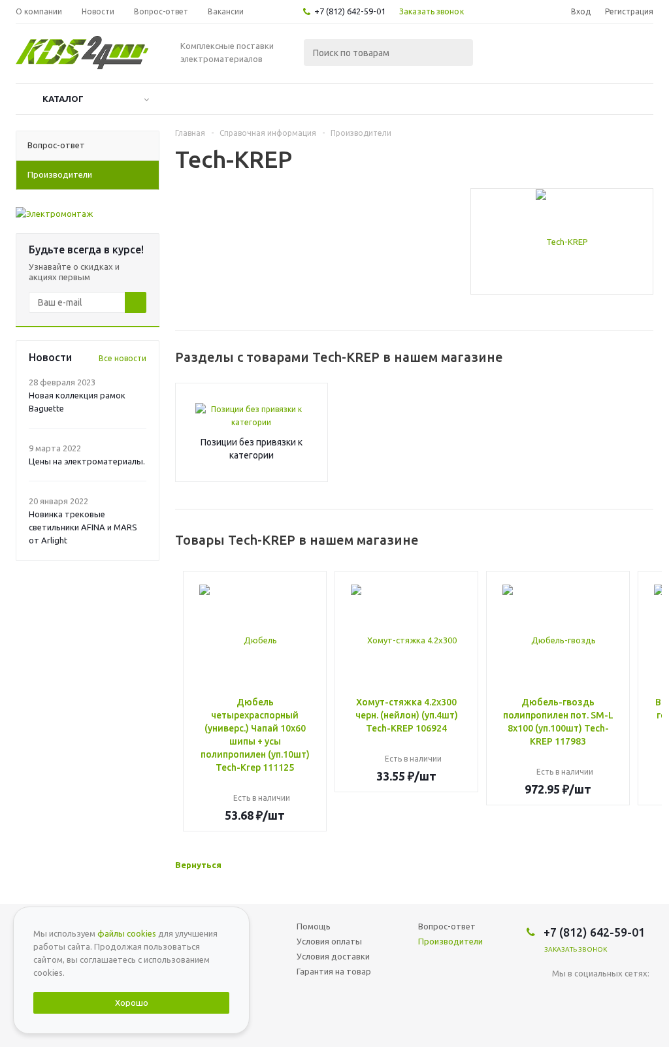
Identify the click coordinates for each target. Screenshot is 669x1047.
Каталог (63, 98)
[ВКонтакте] (562, 995)
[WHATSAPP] (589, 995)
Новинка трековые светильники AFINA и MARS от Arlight (83, 527)
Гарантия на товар (334, 971)
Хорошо (131, 1002)
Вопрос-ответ (447, 926)
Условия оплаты (329, 941)
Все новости (122, 358)
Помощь (314, 926)
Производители (450, 941)
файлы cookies (126, 933)
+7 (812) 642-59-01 (349, 11)
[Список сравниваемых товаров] (509, 56)
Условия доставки (333, 956)
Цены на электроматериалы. (87, 461)
